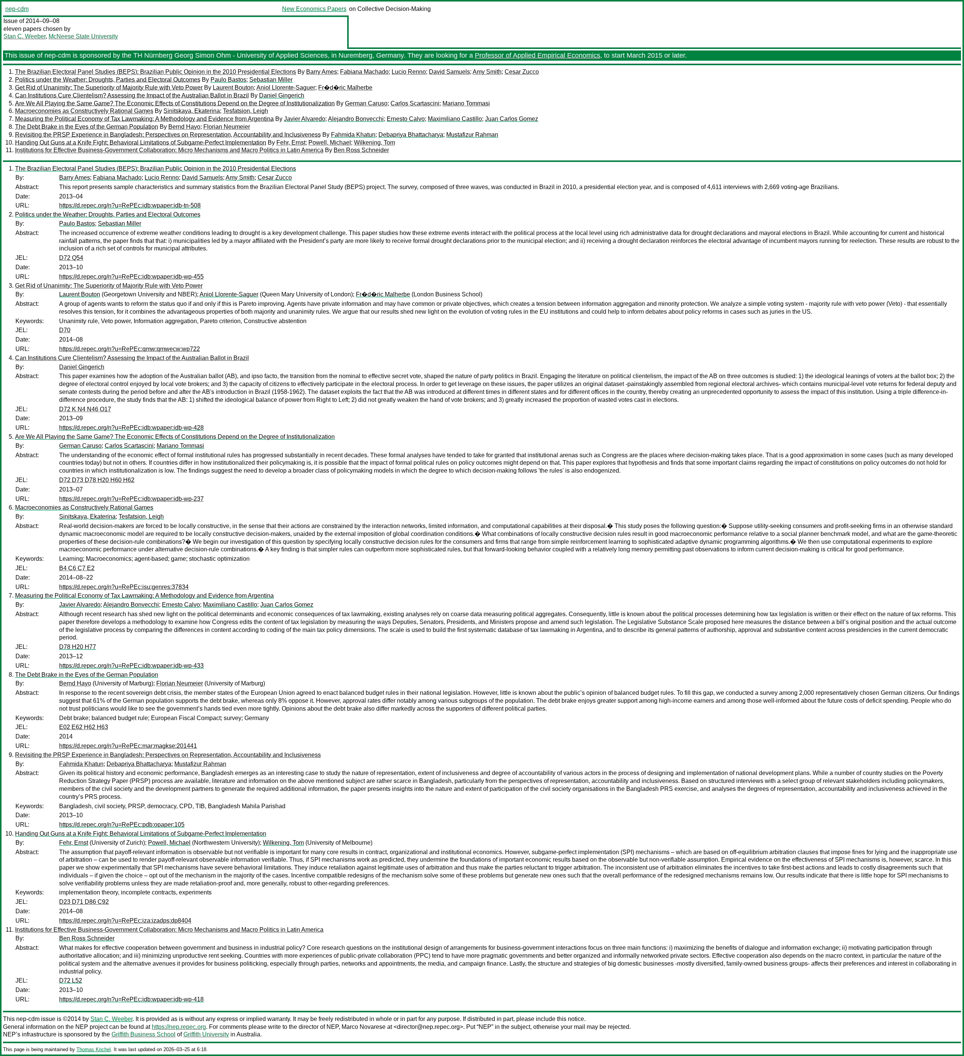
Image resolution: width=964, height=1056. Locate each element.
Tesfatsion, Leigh (245, 111)
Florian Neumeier (226, 127)
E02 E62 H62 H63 (83, 727)
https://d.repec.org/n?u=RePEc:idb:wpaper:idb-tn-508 (130, 205)
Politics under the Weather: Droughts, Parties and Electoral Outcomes (107, 79)
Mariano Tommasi (466, 103)
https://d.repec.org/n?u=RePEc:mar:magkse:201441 (128, 746)
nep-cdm (17, 9)
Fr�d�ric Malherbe (345, 87)
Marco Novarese (364, 1027)
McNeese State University (83, 36)
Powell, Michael (329, 142)
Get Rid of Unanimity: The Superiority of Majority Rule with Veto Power (109, 87)
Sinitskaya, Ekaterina (191, 111)
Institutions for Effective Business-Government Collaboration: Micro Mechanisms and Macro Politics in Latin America (169, 150)
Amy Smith (487, 72)
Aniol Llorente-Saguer (285, 87)
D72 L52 (70, 980)
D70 (64, 330)
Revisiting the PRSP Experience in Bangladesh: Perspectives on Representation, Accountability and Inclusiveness (168, 134)
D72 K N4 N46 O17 (85, 409)
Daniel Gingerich (281, 95)
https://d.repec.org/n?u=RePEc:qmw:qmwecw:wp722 (129, 349)
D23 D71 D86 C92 (84, 902)
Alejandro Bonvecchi (356, 119)
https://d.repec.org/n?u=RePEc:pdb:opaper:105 (122, 824)
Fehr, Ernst (290, 142)
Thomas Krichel (93, 1049)
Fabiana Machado (364, 72)
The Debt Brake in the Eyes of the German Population (86, 127)
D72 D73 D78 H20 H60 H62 (96, 480)
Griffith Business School (143, 1034)
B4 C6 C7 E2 (77, 568)
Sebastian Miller (271, 79)
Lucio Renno (409, 72)
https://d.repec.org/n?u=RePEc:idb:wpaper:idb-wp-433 (131, 665)
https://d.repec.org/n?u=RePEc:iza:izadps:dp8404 (125, 920)
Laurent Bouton (233, 87)
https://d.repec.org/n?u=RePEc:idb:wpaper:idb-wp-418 (131, 999)
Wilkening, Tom (374, 142)
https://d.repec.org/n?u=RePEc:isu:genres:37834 (124, 587)
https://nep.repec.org (179, 1027)
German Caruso (366, 103)
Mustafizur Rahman (472, 134)
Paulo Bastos (228, 79)
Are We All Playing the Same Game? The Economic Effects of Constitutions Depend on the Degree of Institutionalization (175, 103)
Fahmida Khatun (353, 134)
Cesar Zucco (522, 72)
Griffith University (206, 1034)
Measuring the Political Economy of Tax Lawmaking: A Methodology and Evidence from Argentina (144, 119)
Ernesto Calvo (406, 119)
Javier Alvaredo (304, 119)
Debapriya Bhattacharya (410, 134)
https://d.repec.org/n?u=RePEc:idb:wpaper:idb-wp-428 (131, 427)
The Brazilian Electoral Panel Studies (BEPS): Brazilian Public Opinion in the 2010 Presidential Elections (155, 72)
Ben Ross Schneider (361, 150)
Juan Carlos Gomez (511, 119)
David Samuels (449, 72)
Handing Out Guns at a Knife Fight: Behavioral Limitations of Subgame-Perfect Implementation (140, 142)
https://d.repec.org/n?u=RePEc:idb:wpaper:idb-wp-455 (131, 276)
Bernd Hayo (184, 127)
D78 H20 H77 (77, 647)
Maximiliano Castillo (455, 119)
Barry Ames (321, 72)
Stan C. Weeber (24, 36)
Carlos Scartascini (414, 103)
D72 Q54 (71, 258)
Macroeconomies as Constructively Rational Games (84, 111)
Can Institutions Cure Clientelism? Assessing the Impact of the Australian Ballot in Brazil (132, 95)
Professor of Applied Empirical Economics (537, 55)
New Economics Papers (314, 9)
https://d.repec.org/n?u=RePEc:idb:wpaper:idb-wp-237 (131, 499)
